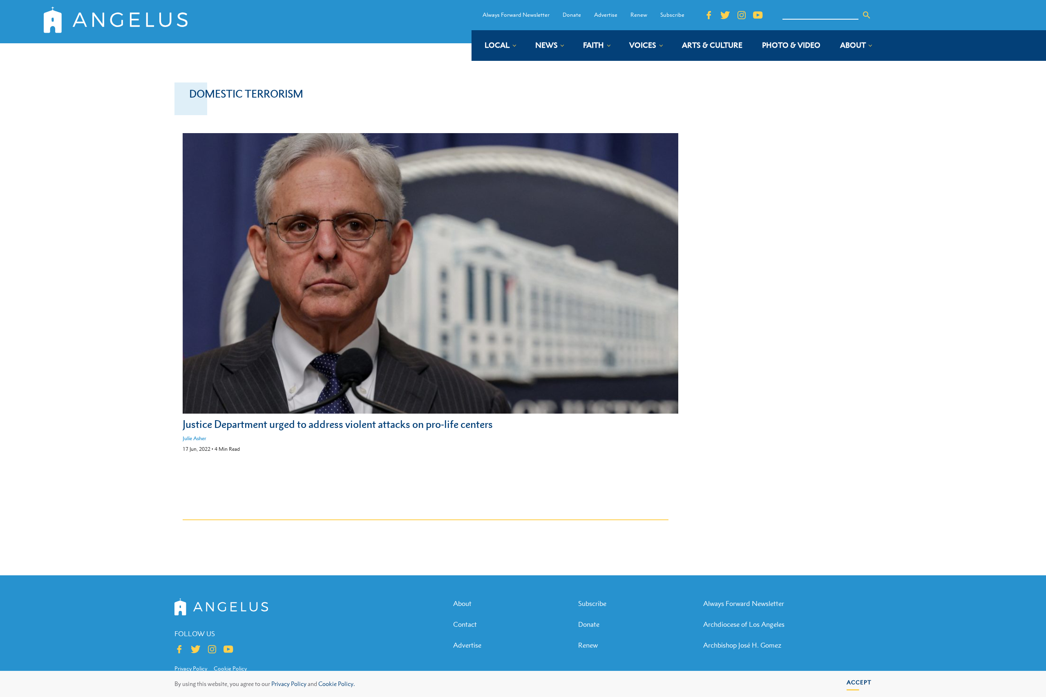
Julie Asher (194, 438)
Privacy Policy (288, 684)
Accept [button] (859, 682)
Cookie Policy (230, 668)
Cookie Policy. (336, 684)
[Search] (867, 15)
